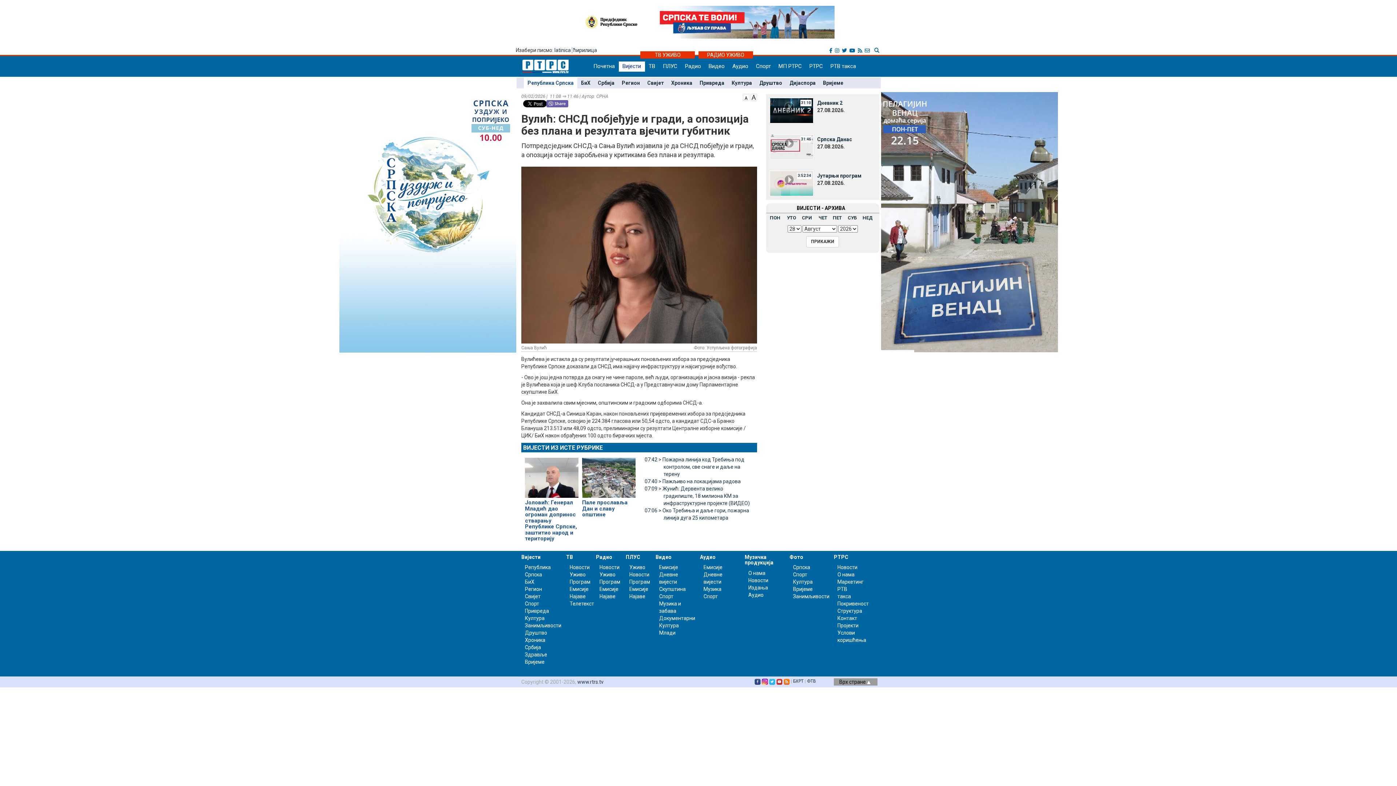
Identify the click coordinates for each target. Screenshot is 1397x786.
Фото (796, 557)
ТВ (652, 66)
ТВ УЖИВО (668, 55)
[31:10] (791, 110)
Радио (693, 66)
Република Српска (551, 83)
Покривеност (853, 604)
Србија (606, 83)
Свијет (655, 83)
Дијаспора (802, 83)
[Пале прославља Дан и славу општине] (609, 474)
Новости (580, 567)
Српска (801, 567)
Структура (849, 611)
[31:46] (791, 147)
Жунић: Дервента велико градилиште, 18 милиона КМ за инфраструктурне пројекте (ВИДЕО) (697, 496)
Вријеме (833, 83)
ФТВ (811, 681)
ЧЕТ (823, 218)
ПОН (775, 218)
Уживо (578, 574)
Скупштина (672, 589)
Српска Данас (834, 139)
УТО (791, 218)
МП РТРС (790, 66)
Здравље (536, 655)
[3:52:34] (791, 183)
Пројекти (848, 625)
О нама (756, 573)
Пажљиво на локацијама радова (693, 481)
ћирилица (585, 50)
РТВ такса (843, 66)
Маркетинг (850, 582)
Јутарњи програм (839, 176)
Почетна (604, 66)
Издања (758, 588)
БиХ (585, 83)
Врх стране (853, 682)
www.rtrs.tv (590, 682)
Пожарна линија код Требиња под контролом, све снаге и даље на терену (694, 467)
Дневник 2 (830, 103)
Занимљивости (543, 625)
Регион (631, 83)
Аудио (740, 66)
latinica (562, 50)
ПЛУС (670, 66)
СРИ (807, 218)
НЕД (868, 218)
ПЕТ (837, 218)
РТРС (816, 66)
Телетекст (582, 604)
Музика (712, 589)
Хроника (681, 83)
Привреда (712, 83)
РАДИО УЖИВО (725, 55)
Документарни (677, 618)
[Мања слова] (746, 97)
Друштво (770, 83)
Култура (742, 83)
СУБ (852, 218)
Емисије (579, 589)
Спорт (763, 66)
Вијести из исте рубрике (563, 447)
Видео (717, 66)
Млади (667, 633)
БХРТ (798, 681)
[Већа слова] (754, 97)
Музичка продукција (759, 559)
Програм (580, 582)
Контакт (847, 618)
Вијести (631, 66)
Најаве (578, 596)
